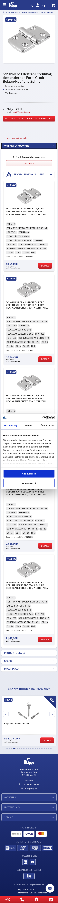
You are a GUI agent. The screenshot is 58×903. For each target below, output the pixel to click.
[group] (29, 721)
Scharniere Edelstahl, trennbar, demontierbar (29, 12)
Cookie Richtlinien (38, 893)
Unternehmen (12, 807)
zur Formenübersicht (17, 138)
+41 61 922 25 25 (30, 784)
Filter (30, 163)
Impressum (23, 890)
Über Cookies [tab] (48, 425)
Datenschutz (22, 893)
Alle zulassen (29, 474)
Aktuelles (10, 797)
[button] (7, 748)
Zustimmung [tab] (10, 425)
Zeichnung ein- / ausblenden (31, 174)
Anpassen (27, 483)
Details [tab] (29, 425)
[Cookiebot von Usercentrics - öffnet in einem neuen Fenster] (42, 418)
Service (8, 817)
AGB (32, 890)
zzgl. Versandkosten (21, 112)
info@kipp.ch (30, 788)
